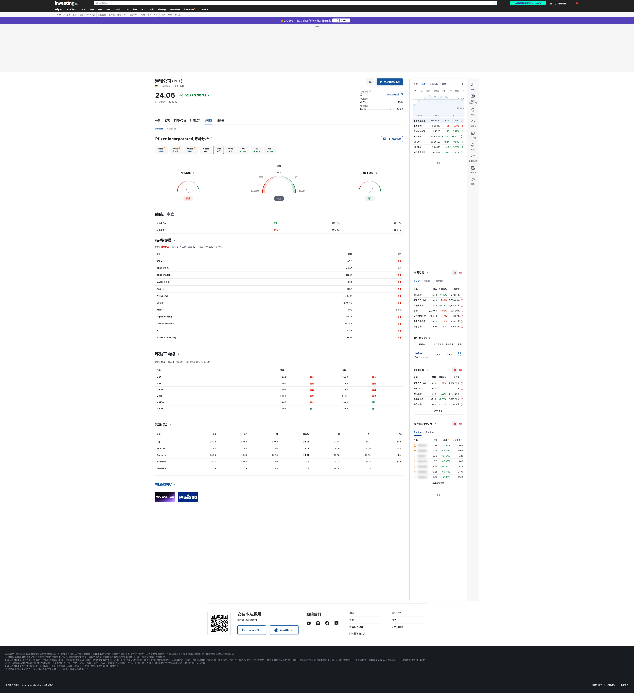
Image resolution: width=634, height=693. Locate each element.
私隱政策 (611, 685)
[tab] (161, 150)
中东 (156, 14)
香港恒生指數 (419, 120)
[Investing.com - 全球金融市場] (68, 3)
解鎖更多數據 (393, 94)
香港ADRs (133, 14)
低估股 (177, 14)
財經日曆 (162, 9)
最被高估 (430, 432)
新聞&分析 (180, 120)
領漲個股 (428, 281)
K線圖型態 (171, 128)
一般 (157, 120)
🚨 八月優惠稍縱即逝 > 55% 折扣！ (528, 3)
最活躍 (417, 281)
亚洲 (163, 14)
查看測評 (459, 354)
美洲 (143, 14)
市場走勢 (419, 272)
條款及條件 (597, 685)
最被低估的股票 (423, 423)
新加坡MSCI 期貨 (421, 131)
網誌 (351, 613)
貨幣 (416, 84)
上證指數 (418, 126)
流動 (351, 620)
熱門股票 (419, 370)
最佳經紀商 (420, 338)
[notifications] (571, 3)
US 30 (417, 142)
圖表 (167, 120)
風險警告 (625, 685)
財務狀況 (195, 120)
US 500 (417, 147)
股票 (59, 14)
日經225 (417, 136)
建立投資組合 (356, 626)
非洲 (170, 14)
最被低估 (418, 432)
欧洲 (149, 14)
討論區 (220, 120)
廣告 (394, 620)
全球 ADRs (121, 14)
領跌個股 (440, 281)
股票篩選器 (175, 9)
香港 (81, 14)
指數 (424, 84)
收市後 (112, 14)
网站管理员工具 (357, 633)
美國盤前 (102, 14)
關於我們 (396, 613)
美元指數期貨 (419, 152)
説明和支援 (398, 626)
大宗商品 (434, 84)
